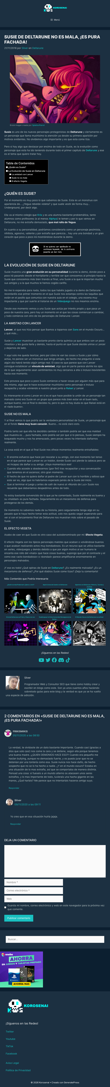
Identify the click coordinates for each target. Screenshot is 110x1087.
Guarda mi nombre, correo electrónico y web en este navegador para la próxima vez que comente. (55, 907)
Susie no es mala (19, 178)
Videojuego (63, 301)
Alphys (53, 218)
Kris (39, 214)
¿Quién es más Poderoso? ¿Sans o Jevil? (20, 585)
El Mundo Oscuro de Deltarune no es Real (89, 617)
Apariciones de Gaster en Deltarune (55, 585)
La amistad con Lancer (22, 174)
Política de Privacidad (18, 1070)
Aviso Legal (12, 1063)
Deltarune (37, 48)
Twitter (10, 1031)
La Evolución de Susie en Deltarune (26, 171)
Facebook (11, 1053)
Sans (75, 329)
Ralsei (69, 388)
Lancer (17, 340)
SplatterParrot (38, 125)
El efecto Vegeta (19, 181)
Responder (14, 788)
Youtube (10, 1039)
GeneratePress (71, 1082)
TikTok (9, 1046)
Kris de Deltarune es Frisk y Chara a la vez (20, 617)
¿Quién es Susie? (17, 167)
